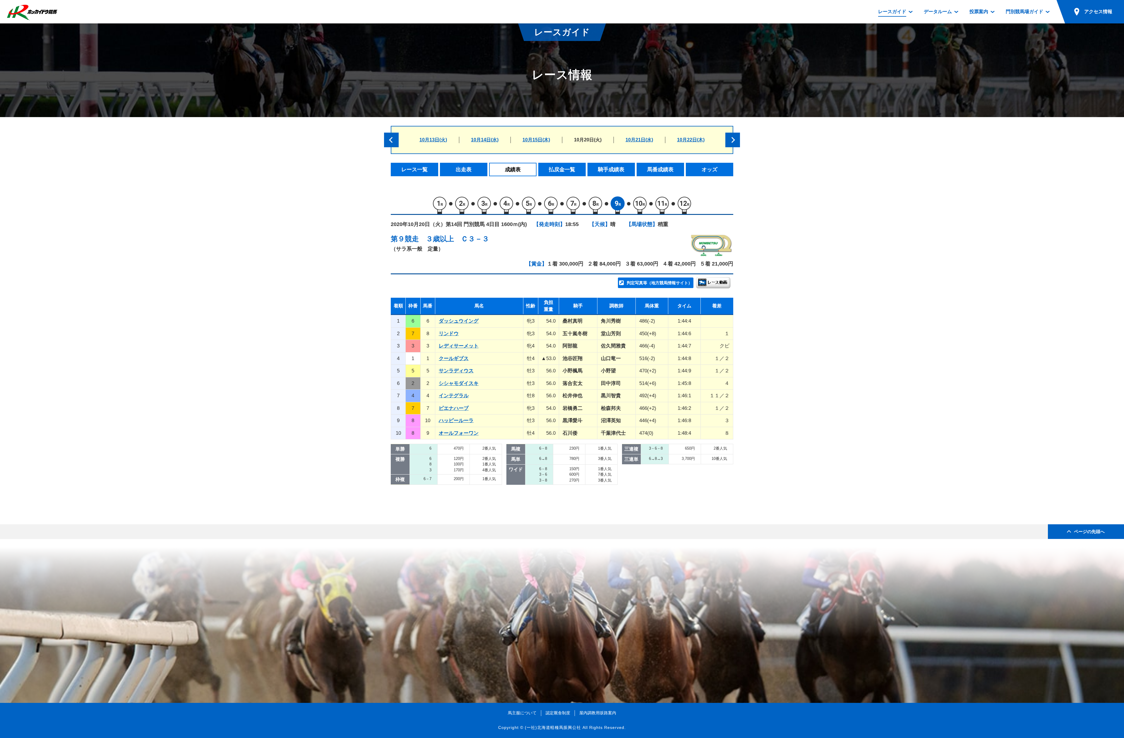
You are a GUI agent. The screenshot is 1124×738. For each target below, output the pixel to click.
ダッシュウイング (459, 321)
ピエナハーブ (454, 408)
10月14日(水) (484, 139)
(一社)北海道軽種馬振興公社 (553, 727)
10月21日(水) (639, 139)
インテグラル (454, 395)
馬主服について (522, 712)
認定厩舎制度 (558, 712)
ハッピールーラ (456, 420)
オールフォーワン (459, 433)
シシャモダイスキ (459, 383)
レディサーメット (459, 346)
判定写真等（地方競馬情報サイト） (659, 282)
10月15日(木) (536, 139)
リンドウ (449, 333)
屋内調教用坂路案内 (597, 712)
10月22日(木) (691, 139)
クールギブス (454, 358)
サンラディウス (456, 371)
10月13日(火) (433, 139)
